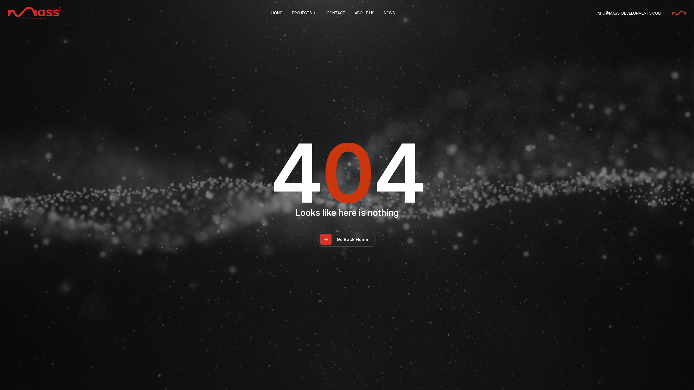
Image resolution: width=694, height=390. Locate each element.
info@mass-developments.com (629, 13)
